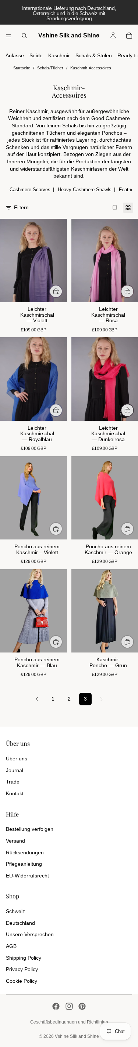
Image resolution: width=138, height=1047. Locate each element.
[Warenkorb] (129, 36)
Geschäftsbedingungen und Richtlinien (69, 1022)
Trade (13, 782)
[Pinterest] (82, 1006)
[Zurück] (37, 699)
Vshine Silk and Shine (77, 1036)
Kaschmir (59, 55)
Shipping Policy (23, 958)
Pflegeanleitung (24, 864)
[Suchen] (24, 36)
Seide (36, 55)
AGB (11, 946)
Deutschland (20, 923)
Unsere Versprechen (30, 934)
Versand (15, 841)
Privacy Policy (22, 969)
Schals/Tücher (50, 68)
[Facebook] (56, 1006)
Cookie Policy (21, 981)
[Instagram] (69, 1006)
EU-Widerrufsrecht (27, 876)
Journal (14, 770)
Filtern (21, 207)
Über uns (16, 758)
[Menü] (8, 35)
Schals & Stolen (93, 55)
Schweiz (15, 911)
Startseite (21, 68)
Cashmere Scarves (30, 189)
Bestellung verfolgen (29, 829)
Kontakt (15, 793)
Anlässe (15, 55)
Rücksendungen (25, 852)
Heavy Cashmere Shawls (85, 189)
